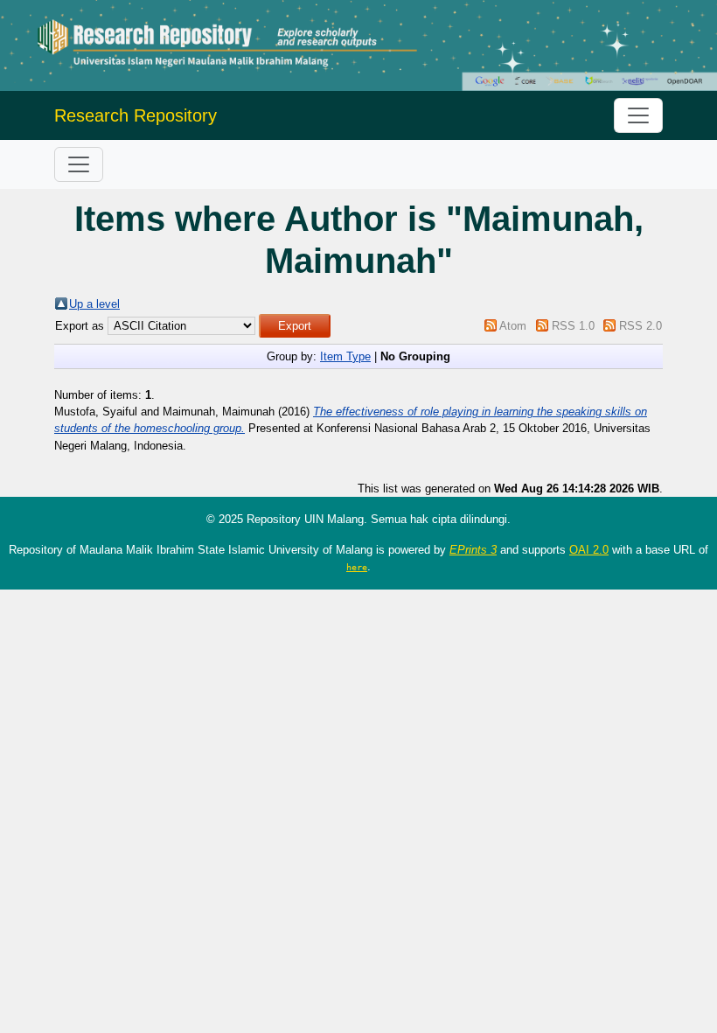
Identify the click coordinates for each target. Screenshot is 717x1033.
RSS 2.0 (640, 325)
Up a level (94, 304)
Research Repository (135, 115)
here (356, 567)
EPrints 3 (473, 549)
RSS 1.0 (573, 325)
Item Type (345, 356)
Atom (512, 325)
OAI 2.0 (589, 549)
